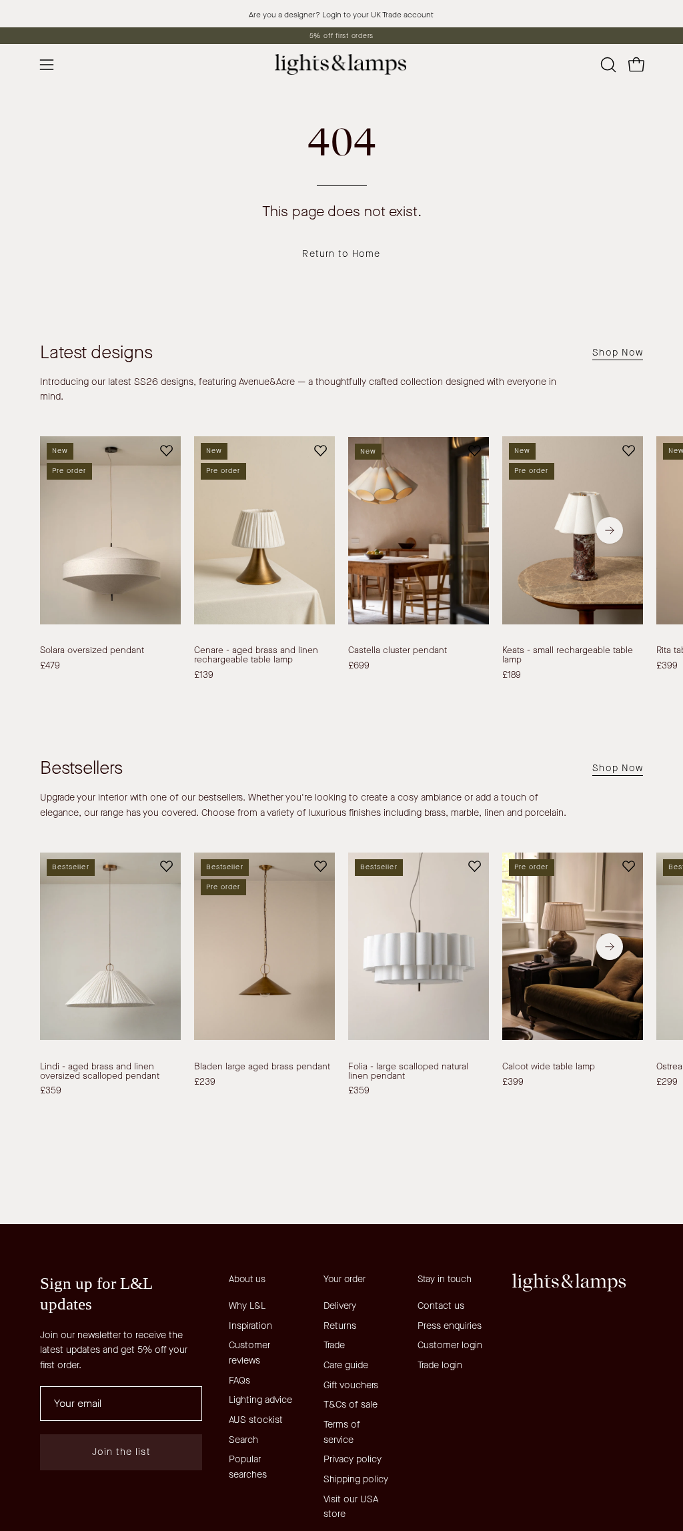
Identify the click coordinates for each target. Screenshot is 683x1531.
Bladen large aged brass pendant (262, 1066)
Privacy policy (352, 1459)
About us (247, 1279)
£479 (50, 665)
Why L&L (247, 1306)
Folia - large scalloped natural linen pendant (408, 1071)
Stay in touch (445, 1279)
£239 (204, 1082)
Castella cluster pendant (397, 650)
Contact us (441, 1306)
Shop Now (617, 353)
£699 (359, 665)
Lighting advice (260, 1400)
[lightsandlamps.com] (341, 64)
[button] (607, 64)
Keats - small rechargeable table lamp (567, 655)
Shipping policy (355, 1479)
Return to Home (341, 253)
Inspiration (250, 1326)
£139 (203, 675)
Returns (339, 1326)
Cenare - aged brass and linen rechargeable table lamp (256, 655)
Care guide (345, 1365)
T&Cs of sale (350, 1404)
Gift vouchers (350, 1385)
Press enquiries (450, 1326)
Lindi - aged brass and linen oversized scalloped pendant (99, 1071)
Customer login (450, 1345)
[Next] (609, 530)
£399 (513, 1082)
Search (243, 1440)
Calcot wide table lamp (548, 1066)
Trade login (440, 1365)
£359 (50, 1090)
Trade (334, 1345)
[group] (341, 35)
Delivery (339, 1306)
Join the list (121, 1452)
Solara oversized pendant (92, 650)
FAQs (239, 1380)
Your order (344, 1279)
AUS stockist (256, 1420)
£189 (511, 675)
